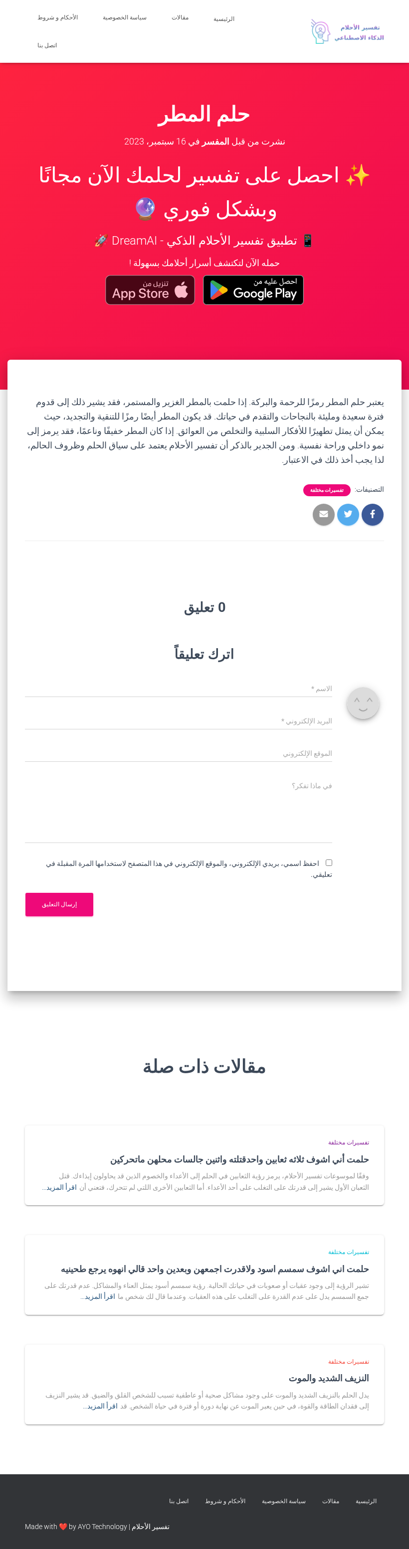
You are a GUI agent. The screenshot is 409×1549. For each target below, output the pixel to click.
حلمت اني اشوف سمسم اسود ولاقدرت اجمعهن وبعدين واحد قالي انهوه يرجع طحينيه (215, 1268)
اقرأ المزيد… (59, 1187)
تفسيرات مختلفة (327, 490)
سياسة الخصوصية (125, 17)
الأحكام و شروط (57, 17)
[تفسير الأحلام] (347, 31)
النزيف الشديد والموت (329, 1378)
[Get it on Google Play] (253, 290)
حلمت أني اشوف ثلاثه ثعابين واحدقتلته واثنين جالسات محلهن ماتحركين (239, 1159)
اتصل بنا (47, 45)
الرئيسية (224, 18)
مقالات (180, 17)
